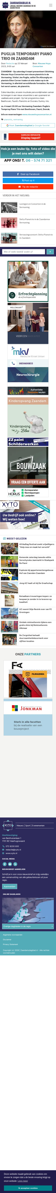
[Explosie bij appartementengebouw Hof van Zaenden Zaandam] (9, 574)
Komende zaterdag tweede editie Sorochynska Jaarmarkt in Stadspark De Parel (36, 560)
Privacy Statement (10, 944)
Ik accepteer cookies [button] (28, 1188)
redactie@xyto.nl (13, 849)
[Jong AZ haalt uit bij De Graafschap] (9, 587)
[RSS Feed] (15, 864)
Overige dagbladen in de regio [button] (17, 926)
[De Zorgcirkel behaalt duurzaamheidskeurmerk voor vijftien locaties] (9, 640)
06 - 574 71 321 (39, 160)
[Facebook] (4, 864)
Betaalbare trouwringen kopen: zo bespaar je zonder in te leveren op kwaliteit (35, 599)
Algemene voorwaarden (12, 935)
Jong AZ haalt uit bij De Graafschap (36, 583)
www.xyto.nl (11, 853)
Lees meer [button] (23, 1181)
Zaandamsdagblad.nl (20, 3)
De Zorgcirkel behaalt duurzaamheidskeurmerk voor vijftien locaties (33, 638)
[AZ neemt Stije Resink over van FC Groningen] (9, 614)
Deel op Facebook (30, 174)
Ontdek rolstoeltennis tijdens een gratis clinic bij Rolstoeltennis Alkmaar (35, 625)
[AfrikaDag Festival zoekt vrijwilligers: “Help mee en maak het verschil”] (9, 549)
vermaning (18, 119)
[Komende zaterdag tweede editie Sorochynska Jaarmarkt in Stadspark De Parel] (9, 562)
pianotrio (8, 119)
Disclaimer (7, 940)
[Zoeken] (50, 251)
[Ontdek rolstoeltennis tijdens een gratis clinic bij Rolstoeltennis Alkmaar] (9, 627)
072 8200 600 (12, 846)
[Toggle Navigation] (51, 5)
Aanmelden (9, 886)
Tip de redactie (30, 186)
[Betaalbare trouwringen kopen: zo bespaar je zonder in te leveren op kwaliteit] (9, 601)
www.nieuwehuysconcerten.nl (37, 114)
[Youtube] (10, 864)
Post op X (29, 180)
